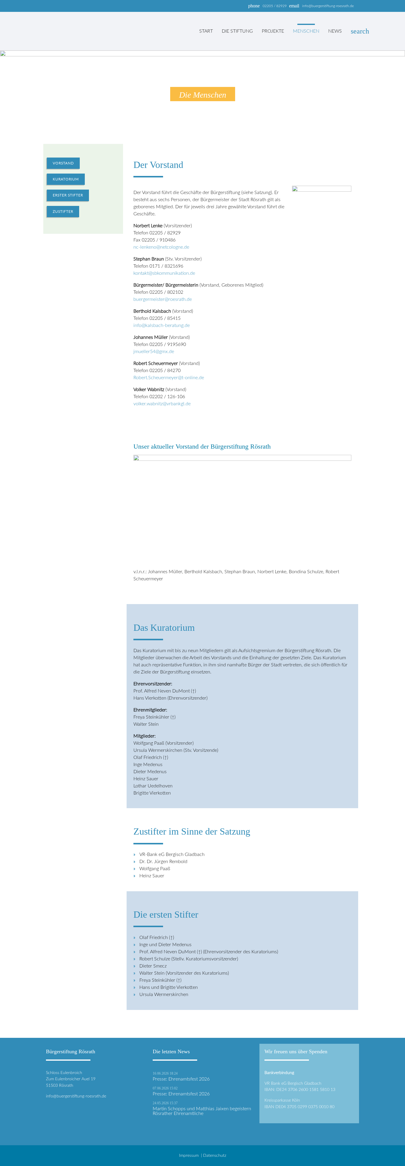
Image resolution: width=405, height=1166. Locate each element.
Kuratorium (66, 179)
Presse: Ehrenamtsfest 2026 (181, 1079)
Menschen (306, 31)
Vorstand (63, 163)
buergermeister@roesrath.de (162, 299)
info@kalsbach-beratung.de (161, 325)
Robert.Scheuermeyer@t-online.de (168, 377)
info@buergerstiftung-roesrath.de (76, 1096)
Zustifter (63, 211)
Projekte (273, 31)
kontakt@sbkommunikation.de (164, 273)
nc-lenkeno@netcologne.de (161, 247)
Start (206, 31)
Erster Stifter (68, 195)
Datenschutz (214, 1155)
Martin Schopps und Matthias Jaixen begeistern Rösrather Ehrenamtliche (202, 1111)
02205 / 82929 (275, 6)
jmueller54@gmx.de (153, 351)
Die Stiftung (237, 31)
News (335, 31)
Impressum (189, 1155)
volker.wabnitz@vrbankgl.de (162, 403)
